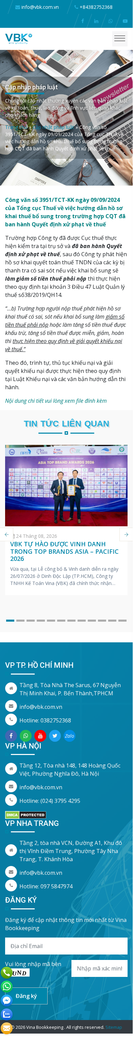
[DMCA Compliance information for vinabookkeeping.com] (25, 814)
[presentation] (126, 534)
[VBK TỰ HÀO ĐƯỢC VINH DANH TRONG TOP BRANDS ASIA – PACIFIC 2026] (66, 485)
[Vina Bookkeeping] (18, 38)
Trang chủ (16, 127)
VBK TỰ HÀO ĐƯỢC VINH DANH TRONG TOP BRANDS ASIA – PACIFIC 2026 (64, 551)
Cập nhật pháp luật (53, 127)
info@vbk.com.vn (40, 707)
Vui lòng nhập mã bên (33, 964)
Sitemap (113, 1027)
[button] (10, 620)
